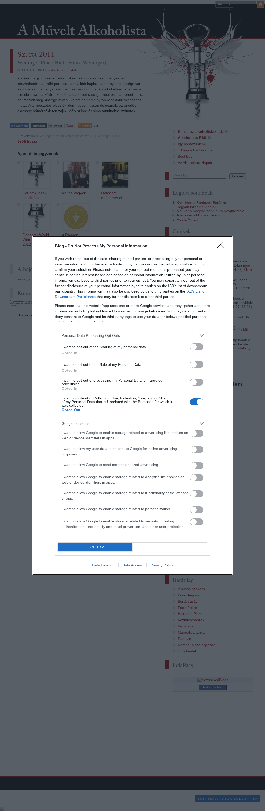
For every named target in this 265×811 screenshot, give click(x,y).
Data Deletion (103, 565)
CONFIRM (95, 547)
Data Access (132, 565)
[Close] (222, 246)
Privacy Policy (162, 565)
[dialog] (132, 405)
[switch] (196, 346)
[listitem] (132, 335)
